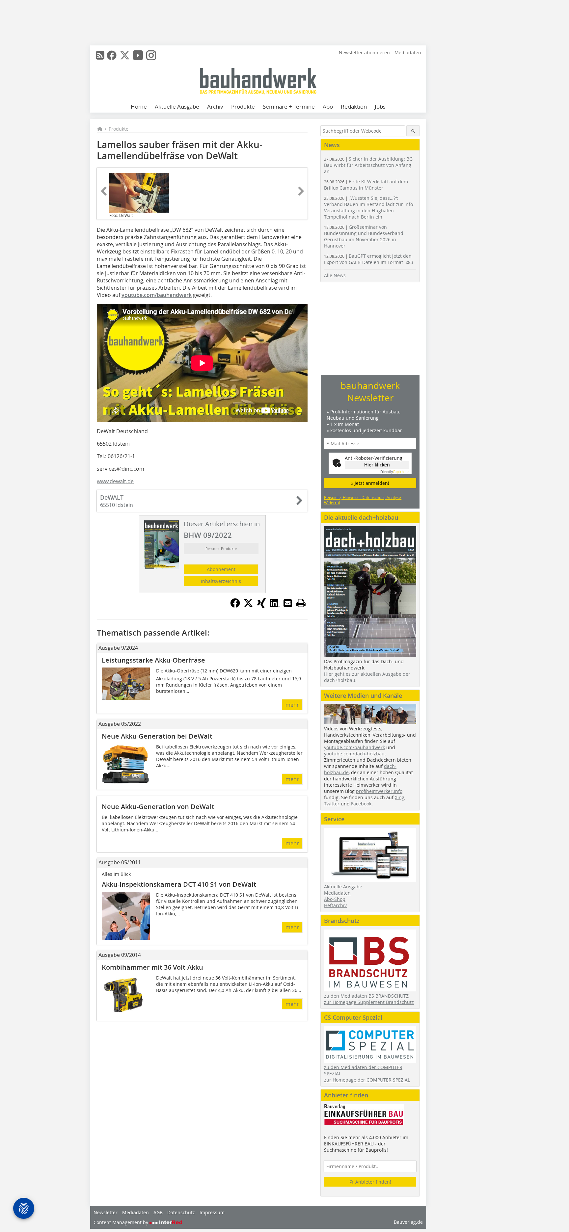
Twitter (331, 803)
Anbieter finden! (372, 1182)
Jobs (380, 106)
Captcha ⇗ (394, 472)
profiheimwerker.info (379, 791)
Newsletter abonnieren (364, 52)
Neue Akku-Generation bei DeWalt (157, 736)
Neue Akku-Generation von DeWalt (158, 806)
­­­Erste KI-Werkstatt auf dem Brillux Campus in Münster (366, 184)
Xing (399, 797)
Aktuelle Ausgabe (177, 106)
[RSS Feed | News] (100, 55)
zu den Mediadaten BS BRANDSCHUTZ (366, 996)
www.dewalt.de (115, 481)
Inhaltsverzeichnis (221, 581)
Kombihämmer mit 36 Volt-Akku (152, 967)
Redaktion (354, 106)
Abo (328, 106)
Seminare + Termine (289, 106)
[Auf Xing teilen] (261, 606)
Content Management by (121, 1222)
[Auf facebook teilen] (235, 606)
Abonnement (221, 569)
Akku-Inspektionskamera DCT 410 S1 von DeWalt (179, 884)
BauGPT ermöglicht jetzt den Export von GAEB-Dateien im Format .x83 (368, 259)
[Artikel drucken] (301, 603)
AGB (158, 1212)
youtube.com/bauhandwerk (157, 295)
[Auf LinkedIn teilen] (274, 606)
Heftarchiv (335, 905)
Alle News (335, 275)
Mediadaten (407, 52)
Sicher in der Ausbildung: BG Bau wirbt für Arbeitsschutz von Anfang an (368, 165)
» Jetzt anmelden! (370, 483)
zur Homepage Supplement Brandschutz (369, 1002)
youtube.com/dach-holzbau (354, 753)
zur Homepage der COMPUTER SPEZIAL (367, 1080)
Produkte (243, 106)
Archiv (215, 106)
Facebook (361, 803)
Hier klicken (377, 464)
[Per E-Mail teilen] (287, 603)
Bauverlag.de (408, 1222)
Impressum (212, 1212)
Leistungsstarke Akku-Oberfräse (153, 660)
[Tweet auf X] (248, 606)
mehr (292, 704)
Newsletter (106, 1212)
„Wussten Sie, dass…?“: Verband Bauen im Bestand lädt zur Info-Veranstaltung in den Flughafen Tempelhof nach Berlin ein (369, 207)
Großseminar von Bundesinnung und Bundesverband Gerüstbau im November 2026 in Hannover (363, 236)
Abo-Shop (334, 899)
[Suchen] (413, 131)
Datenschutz (181, 1212)
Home (139, 106)
